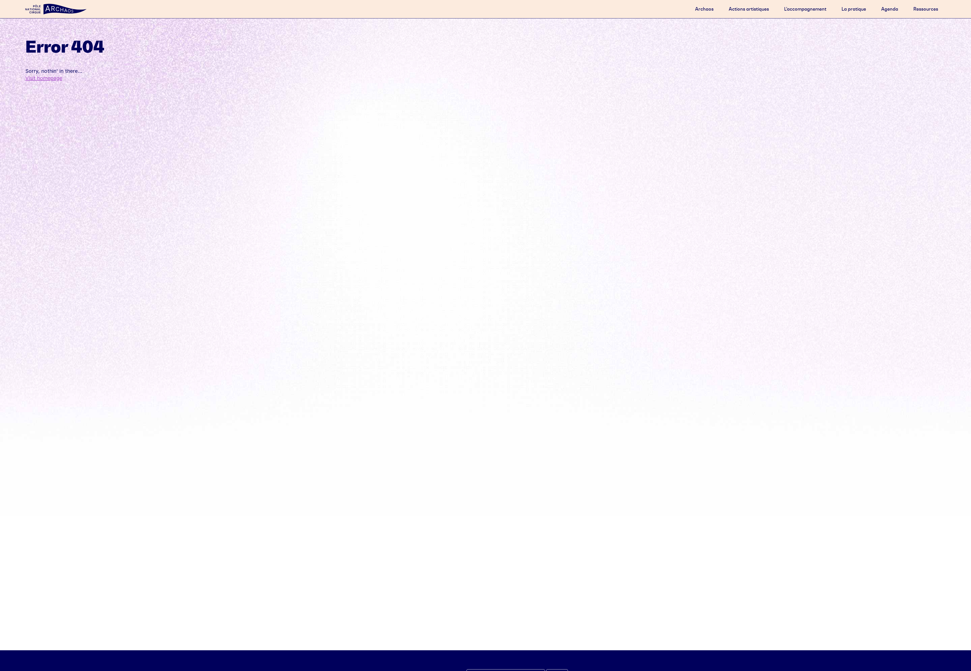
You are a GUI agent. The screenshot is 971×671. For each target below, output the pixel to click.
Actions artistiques (749, 9)
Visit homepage (43, 78)
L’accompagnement (805, 9)
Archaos (704, 9)
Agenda (889, 9)
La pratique (854, 9)
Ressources (925, 9)
